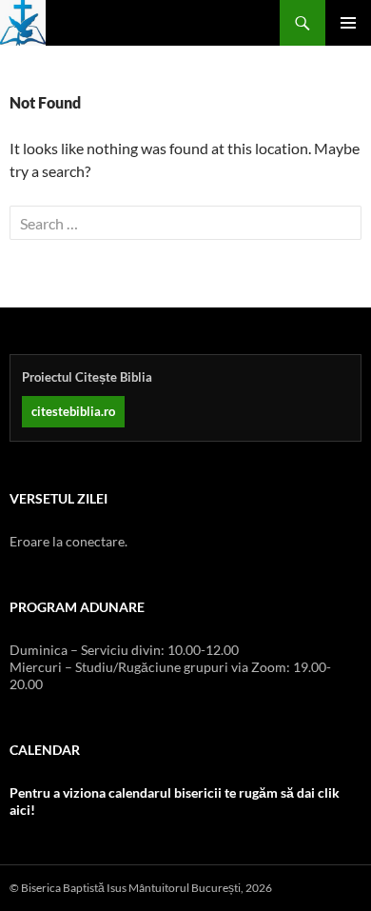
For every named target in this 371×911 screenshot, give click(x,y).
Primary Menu (348, 23)
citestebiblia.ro (73, 411)
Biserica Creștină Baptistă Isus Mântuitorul (23, 23)
